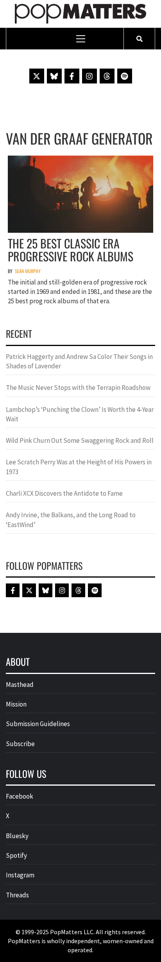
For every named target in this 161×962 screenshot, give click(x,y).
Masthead (20, 684)
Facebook (19, 796)
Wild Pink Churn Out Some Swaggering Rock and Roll (80, 440)
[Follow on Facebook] (71, 76)
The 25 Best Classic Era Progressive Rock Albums (70, 249)
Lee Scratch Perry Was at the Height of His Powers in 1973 (79, 467)
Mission (16, 704)
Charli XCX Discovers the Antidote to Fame (64, 493)
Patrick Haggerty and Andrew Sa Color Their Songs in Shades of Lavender (79, 361)
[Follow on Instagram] (89, 76)
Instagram (20, 875)
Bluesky (17, 836)
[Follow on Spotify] (124, 76)
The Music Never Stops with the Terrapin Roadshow (78, 387)
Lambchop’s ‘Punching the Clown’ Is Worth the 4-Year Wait (80, 414)
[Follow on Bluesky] (54, 76)
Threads (17, 895)
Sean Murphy (28, 271)
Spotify (16, 855)
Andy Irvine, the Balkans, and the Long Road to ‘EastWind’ (71, 520)
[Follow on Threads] (107, 76)
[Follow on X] (36, 76)
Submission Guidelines (38, 723)
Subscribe (20, 743)
